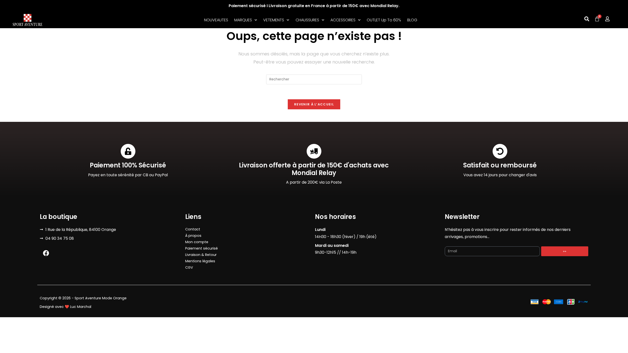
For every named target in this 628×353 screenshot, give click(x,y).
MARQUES (243, 20)
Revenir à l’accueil (314, 104)
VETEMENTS (273, 20)
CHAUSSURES (307, 20)
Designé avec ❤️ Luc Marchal (65, 306)
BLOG (412, 20)
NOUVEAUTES (216, 20)
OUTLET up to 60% (384, 20)
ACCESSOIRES (342, 20)
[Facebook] (46, 253)
